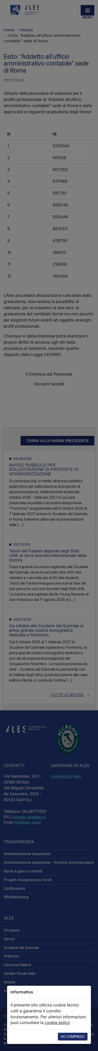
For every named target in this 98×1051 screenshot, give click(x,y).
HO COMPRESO (73, 1036)
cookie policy (57, 1022)
